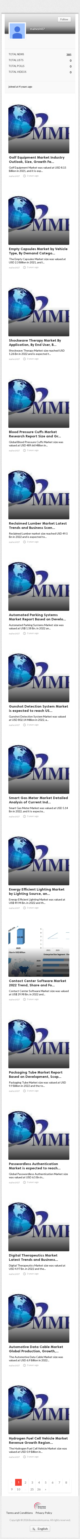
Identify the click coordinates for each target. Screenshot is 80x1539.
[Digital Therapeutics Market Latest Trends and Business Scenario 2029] (38, 1241)
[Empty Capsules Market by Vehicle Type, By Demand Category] (38, 234)
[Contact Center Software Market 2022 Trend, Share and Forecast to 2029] (38, 966)
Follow (64, 19)
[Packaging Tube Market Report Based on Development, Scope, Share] (38, 1058)
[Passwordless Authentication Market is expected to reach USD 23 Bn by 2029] (38, 1149)
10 (18, 1489)
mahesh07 (37, 29)
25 (32, 1489)
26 (39, 1489)
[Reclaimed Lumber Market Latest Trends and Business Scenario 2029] (38, 509)
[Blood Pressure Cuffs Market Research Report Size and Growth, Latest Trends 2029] (38, 417)
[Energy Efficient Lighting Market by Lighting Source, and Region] (38, 875)
